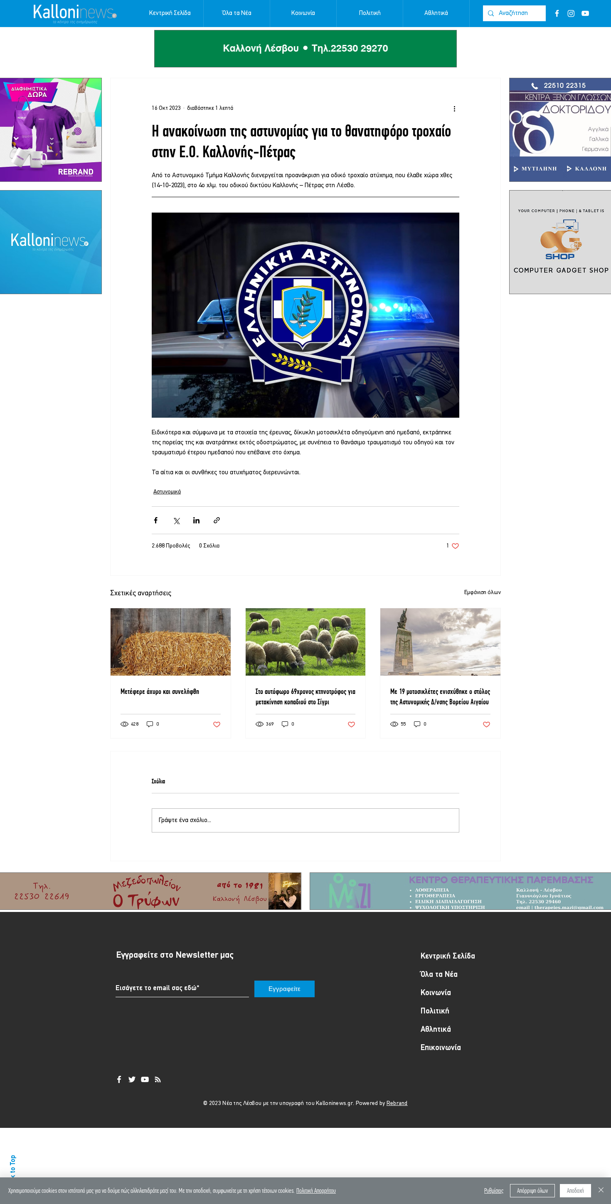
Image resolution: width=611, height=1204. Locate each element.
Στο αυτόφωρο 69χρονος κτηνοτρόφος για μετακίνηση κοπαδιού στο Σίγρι (305, 696)
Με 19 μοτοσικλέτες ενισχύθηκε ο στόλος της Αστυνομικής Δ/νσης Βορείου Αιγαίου (440, 696)
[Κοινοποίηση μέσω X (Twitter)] (176, 520)
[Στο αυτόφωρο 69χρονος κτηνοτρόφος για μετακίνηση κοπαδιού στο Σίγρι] (306, 642)
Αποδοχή (575, 1190)
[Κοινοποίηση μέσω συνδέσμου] (217, 520)
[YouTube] (585, 13)
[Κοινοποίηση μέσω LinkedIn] (196, 520)
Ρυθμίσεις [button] (493, 1190)
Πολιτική (435, 1012)
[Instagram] (571, 13)
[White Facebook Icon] (119, 1079)
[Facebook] (557, 13)
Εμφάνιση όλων (482, 593)
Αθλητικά (436, 1030)
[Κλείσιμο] (601, 1190)
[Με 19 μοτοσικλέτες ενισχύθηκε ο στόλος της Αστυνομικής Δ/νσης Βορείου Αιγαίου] (440, 642)
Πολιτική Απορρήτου (316, 1190)
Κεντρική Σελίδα (448, 957)
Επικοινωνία (441, 1048)
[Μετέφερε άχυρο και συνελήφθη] (171, 642)
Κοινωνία (436, 993)
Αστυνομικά (167, 492)
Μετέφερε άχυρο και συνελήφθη (160, 691)
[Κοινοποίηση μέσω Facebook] (156, 520)
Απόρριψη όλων (532, 1190)
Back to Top (13, 1171)
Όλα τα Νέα (439, 975)
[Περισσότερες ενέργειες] (454, 108)
